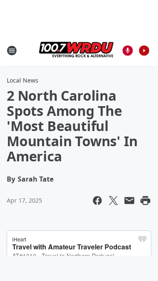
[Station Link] (76, 50)
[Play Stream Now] (144, 50)
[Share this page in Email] (129, 200)
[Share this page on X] (113, 200)
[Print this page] (145, 200)
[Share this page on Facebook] (97, 200)
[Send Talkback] (128, 50)
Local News (22, 80)
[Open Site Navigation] (12, 50)
